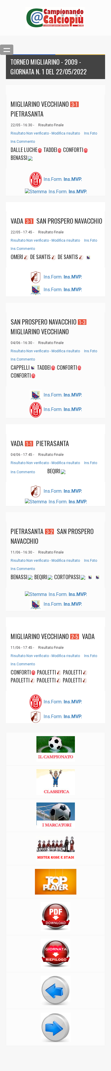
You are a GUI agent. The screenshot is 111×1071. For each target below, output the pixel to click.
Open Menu (6, 50)
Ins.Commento (23, 142)
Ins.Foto (90, 133)
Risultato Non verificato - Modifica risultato (45, 133)
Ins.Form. (53, 179)
